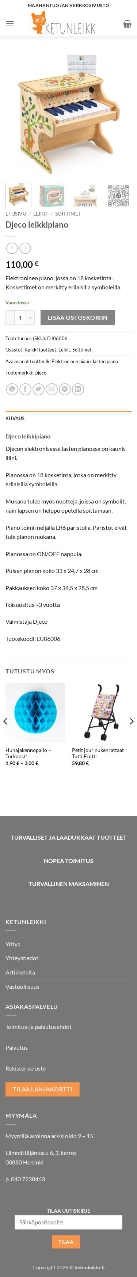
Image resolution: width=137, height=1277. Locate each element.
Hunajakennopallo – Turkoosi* (28, 753)
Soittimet (68, 214)
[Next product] (12, 248)
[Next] (119, 114)
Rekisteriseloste (25, 1068)
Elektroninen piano (71, 361)
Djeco (40, 373)
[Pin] (65, 389)
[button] (9, 24)
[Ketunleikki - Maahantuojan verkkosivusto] (69, 24)
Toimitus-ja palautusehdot (38, 1026)
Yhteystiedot (21, 957)
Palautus (16, 1047)
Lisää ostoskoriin (78, 317)
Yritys (12, 943)
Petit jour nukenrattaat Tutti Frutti (98, 753)
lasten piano (105, 361)
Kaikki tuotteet (40, 350)
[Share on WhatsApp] (12, 389)
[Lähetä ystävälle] (52, 389)
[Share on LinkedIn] (78, 389)
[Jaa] (25, 389)
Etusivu (15, 214)
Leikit (40, 214)
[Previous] (17, 114)
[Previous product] (25, 248)
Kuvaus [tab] (15, 418)
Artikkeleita (20, 972)
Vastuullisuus (22, 986)
